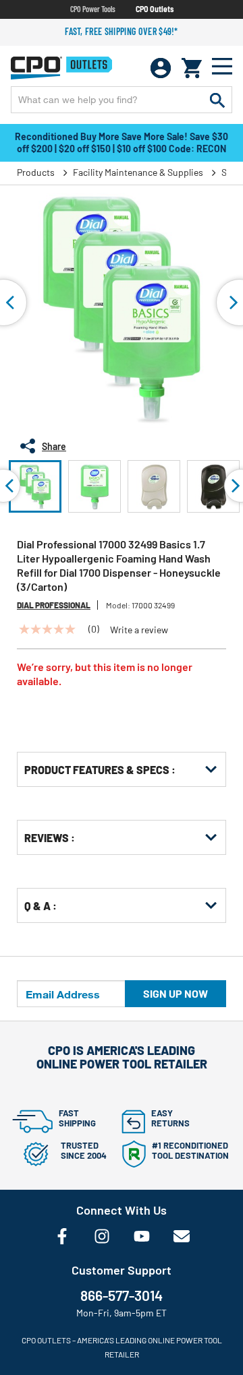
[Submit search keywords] (217, 100)
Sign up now (175, 993)
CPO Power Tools (92, 8)
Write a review (139, 630)
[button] (35, 486)
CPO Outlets (154, 8)
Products (36, 172)
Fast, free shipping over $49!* (121, 31)
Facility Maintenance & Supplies (138, 172)
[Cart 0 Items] (192, 68)
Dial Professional (53, 605)
